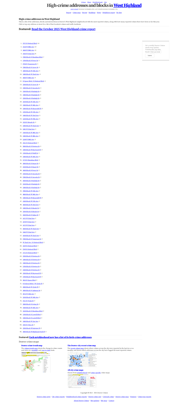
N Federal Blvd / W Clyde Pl (32, 284)
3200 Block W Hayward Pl (32, 273)
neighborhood (82, 373)
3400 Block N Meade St (31, 208)
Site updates (95, 401)
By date (119, 13)
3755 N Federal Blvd (30, 253)
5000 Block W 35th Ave (30, 71)
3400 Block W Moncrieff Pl (32, 198)
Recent (84, 13)
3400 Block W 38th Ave (30, 136)
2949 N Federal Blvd (30, 249)
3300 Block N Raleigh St (31, 188)
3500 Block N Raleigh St (31, 91)
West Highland (127, 5)
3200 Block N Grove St (30, 85)
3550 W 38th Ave (28, 47)
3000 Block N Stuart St (30, 164)
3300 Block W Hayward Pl (32, 150)
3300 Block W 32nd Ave (31, 126)
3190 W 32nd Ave (28, 222)
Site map (104, 401)
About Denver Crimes (81, 401)
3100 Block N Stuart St (30, 167)
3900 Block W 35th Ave (30, 191)
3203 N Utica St (28, 325)
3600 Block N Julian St (30, 215)
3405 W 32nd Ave (28, 129)
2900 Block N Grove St (30, 67)
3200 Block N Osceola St (31, 174)
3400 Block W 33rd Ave (31, 115)
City (105, 2)
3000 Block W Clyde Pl (30, 287)
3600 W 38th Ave (28, 50)
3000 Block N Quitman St (31, 291)
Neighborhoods (98, 2)
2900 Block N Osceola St (31, 177)
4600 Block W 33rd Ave (31, 205)
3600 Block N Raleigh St (31, 181)
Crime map (77, 13)
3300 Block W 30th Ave (30, 105)
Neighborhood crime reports (76, 397)
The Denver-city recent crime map (81, 345)
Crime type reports (144, 397)
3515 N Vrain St (28, 301)
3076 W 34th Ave (28, 294)
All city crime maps (75, 370)
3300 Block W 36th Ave (30, 157)
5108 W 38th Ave (28, 140)
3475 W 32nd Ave (28, 218)
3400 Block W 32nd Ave (31, 74)
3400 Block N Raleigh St (31, 95)
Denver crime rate (94, 397)
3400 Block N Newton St (31, 260)
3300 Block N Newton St (31, 263)
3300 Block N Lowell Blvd (32, 318)
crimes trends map (31, 348)
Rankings (92, 13)
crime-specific (96, 373)
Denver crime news (43, 397)
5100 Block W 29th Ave (30, 119)
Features (133, 397)
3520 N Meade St (28, 122)
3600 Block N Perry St (30, 170)
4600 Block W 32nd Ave (31, 229)
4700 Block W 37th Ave (30, 112)
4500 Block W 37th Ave (30, 201)
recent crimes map (77, 348)
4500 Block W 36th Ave (30, 308)
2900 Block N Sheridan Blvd (32, 57)
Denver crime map (122, 397)
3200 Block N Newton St (31, 256)
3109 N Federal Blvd (30, 246)
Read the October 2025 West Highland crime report (63, 29)
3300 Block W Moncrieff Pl (32, 109)
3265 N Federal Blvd (30, 143)
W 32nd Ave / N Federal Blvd (33, 242)
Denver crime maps (29, 341)
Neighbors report (109, 13)
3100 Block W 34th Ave (30, 297)
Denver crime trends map (31, 345)
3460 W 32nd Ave (28, 232)
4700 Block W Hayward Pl (32, 277)
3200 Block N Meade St (31, 212)
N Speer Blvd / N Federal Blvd (33, 81)
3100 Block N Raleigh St (31, 184)
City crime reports (58, 397)
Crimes (83, 2)
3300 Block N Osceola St (31, 88)
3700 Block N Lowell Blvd (32, 315)
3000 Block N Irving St (30, 304)
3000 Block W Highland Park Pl (34, 332)
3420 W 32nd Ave (28, 54)
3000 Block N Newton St (31, 146)
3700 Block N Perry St (30, 61)
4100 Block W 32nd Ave (31, 236)
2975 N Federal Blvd (30, 43)
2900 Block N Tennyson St (32, 239)
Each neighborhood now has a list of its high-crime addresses (60, 337)
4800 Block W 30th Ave (30, 194)
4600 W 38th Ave (28, 78)
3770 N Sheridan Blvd (30, 160)
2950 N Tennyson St (30, 64)
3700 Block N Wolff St (30, 153)
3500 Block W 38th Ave (30, 133)
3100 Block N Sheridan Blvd (32, 311)
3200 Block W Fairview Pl (31, 328)
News (99, 13)
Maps (89, 2)
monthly (35, 350)
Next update (74, 9)
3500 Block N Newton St (31, 270)
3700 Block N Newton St (31, 267)
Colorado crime (108, 397)
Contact (111, 401)
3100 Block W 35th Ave (30, 102)
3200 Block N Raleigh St (31, 98)
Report (68, 13)
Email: (147, 52)
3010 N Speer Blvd (29, 280)
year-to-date (46, 350)
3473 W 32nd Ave (28, 225)
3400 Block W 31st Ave (30, 321)
